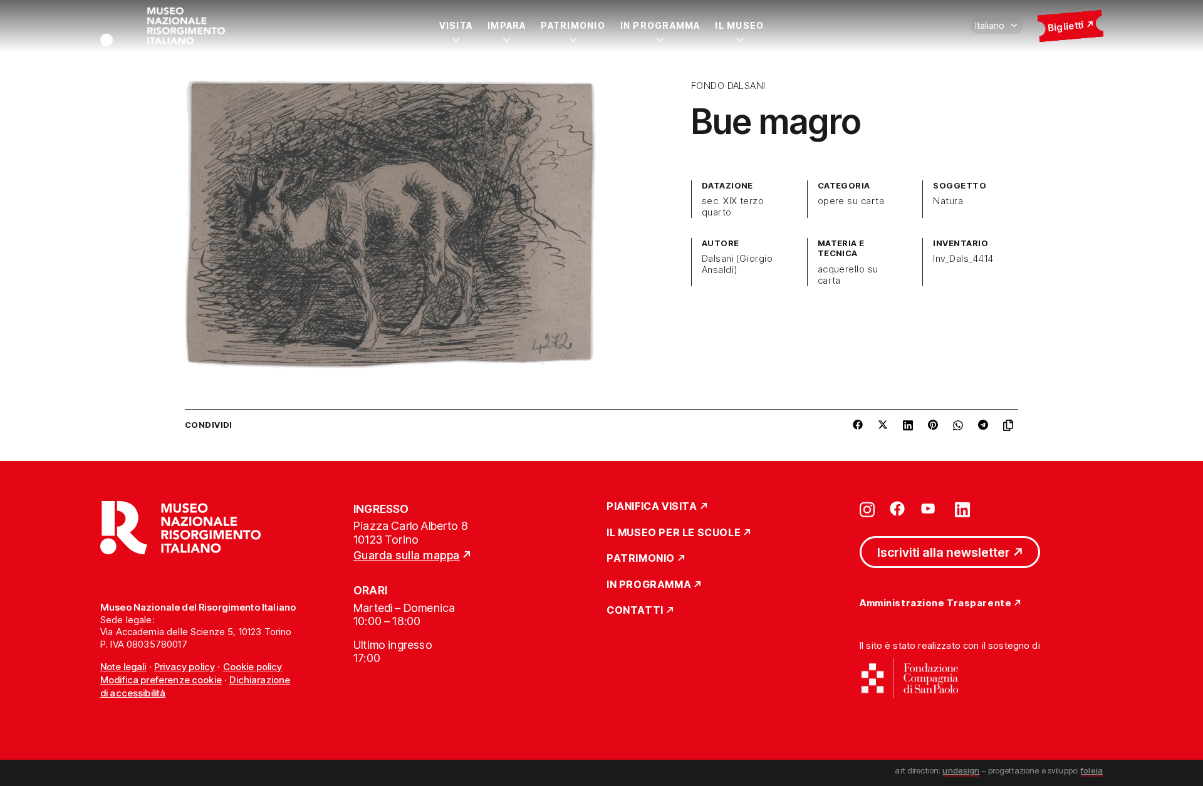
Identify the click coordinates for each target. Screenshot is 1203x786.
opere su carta (851, 201)
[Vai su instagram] (867, 508)
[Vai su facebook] (897, 508)
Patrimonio (573, 25)
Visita (455, 25)
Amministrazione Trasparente (935, 603)
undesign (960, 770)
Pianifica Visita (652, 506)
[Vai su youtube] (930, 508)
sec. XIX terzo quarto (733, 206)
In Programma (660, 25)
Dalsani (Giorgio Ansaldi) (737, 264)
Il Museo (739, 25)
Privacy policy (184, 667)
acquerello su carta (848, 275)
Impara (506, 25)
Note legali (123, 667)
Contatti (635, 610)
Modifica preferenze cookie (161, 680)
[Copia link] (1010, 425)
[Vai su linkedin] (962, 508)
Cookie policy (253, 667)
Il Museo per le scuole (674, 533)
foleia (1092, 770)
